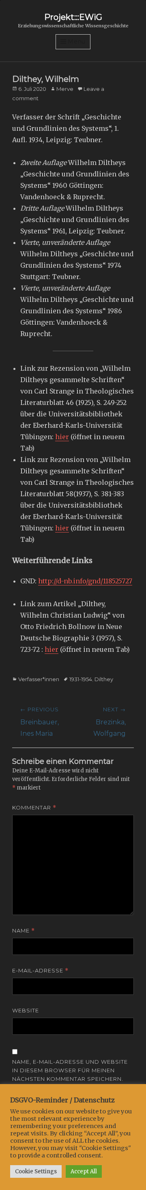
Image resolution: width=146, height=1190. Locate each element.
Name (23, 930)
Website (25, 1010)
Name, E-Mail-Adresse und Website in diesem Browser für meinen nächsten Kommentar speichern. (70, 1070)
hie (60, 437)
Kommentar (34, 807)
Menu (77, 41)
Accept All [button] (84, 1171)
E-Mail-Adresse (40, 970)
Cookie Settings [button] (36, 1171)
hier (51, 649)
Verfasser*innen (38, 679)
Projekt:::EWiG (73, 17)
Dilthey (103, 679)
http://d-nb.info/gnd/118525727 (85, 581)
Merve (64, 89)
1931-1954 (80, 679)
